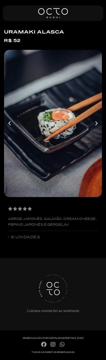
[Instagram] (53, 344)
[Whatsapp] (62, 344)
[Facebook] (43, 344)
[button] (9, 123)
